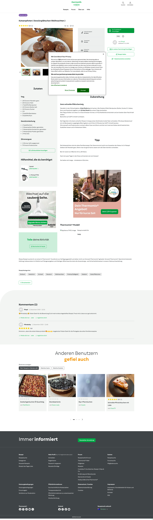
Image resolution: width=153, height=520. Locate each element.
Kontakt (110, 492)
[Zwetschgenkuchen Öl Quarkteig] (33, 385)
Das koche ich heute (84, 477)
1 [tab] (74, 419)
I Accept (83, 90)
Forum (80, 454)
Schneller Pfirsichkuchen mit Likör (118, 404)
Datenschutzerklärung (85, 487)
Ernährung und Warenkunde (87, 474)
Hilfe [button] (88, 9)
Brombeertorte (54, 402)
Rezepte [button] (65, 9)
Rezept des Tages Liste (26, 466)
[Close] (103, 54)
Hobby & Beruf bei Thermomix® (88, 480)
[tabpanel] (76, 397)
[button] (123, 4)
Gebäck (84, 274)
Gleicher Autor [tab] (45, 368)
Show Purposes (70, 90)
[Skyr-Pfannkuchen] (91, 385)
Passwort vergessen (54, 463)
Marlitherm (26, 405)
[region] (77, 73)
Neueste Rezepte (24, 463)
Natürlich (32, 274)
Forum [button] (73, 9)
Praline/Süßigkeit (72, 274)
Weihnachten (59, 274)
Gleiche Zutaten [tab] (58, 368)
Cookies (80, 490)
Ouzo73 (113, 408)
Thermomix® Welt (83, 460)
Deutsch (49, 274)
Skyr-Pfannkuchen (85, 402)
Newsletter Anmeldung (86, 440)
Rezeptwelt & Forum (84, 458)
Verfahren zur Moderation (27, 493)
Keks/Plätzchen (95, 274)
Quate (83, 405)
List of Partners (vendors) (59, 85)
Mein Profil (60, 454)
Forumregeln (23, 490)
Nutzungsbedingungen (26, 487)
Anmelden (51, 458)
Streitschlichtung (53, 498)
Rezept (21, 454)
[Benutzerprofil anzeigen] (115, 42)
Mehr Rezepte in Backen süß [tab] (29, 368)
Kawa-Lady (55, 405)
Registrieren (52, 460)
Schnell (40, 274)
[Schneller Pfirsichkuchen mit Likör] (120, 385)
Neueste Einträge (53, 466)
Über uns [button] (81, 9)
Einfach (22, 274)
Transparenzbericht (54, 490)
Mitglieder (81, 463)
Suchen (109, 454)
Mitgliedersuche (112, 463)
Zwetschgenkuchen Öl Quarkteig (32, 402)
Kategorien (22, 460)
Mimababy (24, 313)
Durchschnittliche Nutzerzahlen (58, 487)
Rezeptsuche (23, 458)
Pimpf (123, 41)
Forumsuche (111, 460)
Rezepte (80, 466)
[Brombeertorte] (62, 385)
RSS (108, 495)
